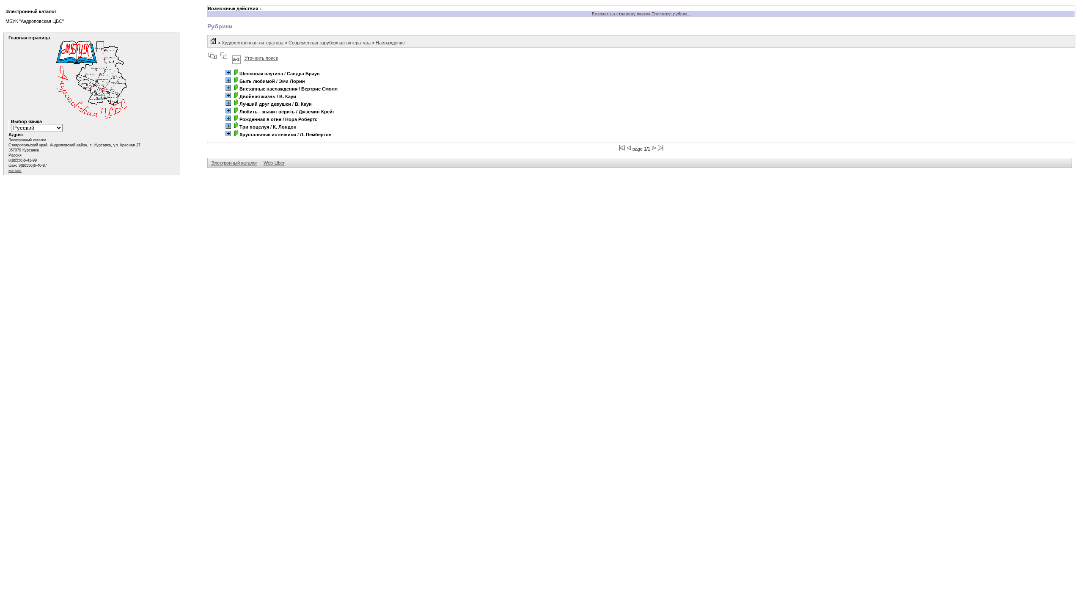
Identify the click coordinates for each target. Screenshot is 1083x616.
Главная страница (29, 37)
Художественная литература (252, 42)
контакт (15, 170)
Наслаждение (390, 42)
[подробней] (228, 72)
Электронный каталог (234, 162)
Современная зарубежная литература (330, 42)
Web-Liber (274, 162)
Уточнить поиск (261, 57)
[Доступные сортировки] (236, 57)
